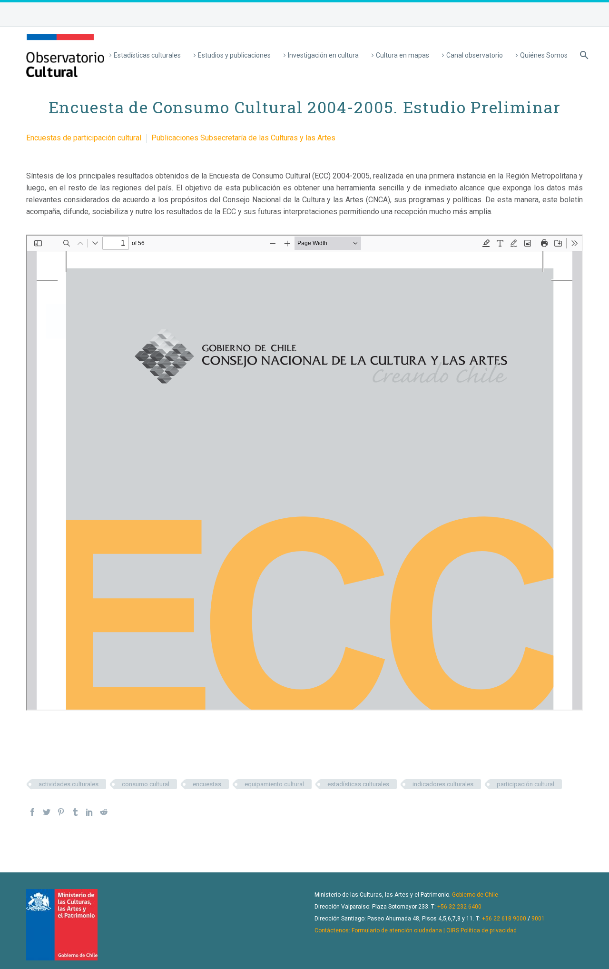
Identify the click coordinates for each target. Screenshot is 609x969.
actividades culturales (68, 784)
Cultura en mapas (402, 55)
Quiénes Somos (544, 55)
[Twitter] (46, 812)
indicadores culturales (443, 784)
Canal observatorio (474, 55)
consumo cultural (145, 784)
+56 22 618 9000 (504, 918)
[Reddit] (104, 812)
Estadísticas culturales (147, 55)
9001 (538, 918)
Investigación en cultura (323, 55)
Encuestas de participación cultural (83, 137)
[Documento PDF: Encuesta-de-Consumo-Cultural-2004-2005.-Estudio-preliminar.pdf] (304, 473)
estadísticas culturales (358, 784)
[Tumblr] (75, 812)
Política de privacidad (489, 930)
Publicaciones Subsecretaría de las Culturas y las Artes (243, 137)
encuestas (207, 784)
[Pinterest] (61, 812)
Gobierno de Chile (475, 894)
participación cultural (525, 784)
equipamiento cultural (274, 784)
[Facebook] (32, 812)
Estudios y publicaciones (234, 55)
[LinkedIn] (89, 812)
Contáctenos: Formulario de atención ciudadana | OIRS (386, 930)
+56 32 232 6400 (459, 906)
